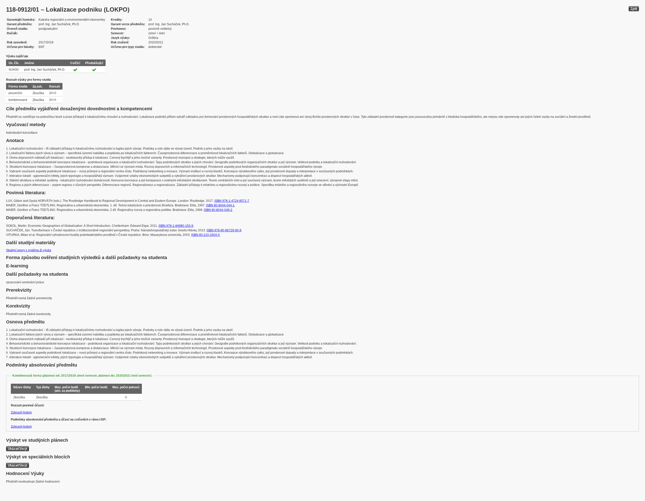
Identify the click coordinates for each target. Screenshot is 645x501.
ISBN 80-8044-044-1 (220, 205)
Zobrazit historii (21, 412)
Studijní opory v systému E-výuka (28, 250)
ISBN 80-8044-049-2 (218, 210)
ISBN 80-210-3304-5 (205, 235)
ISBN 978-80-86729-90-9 (224, 230)
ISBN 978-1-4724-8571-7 (231, 201)
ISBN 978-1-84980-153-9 (175, 226)
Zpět (633, 9)
